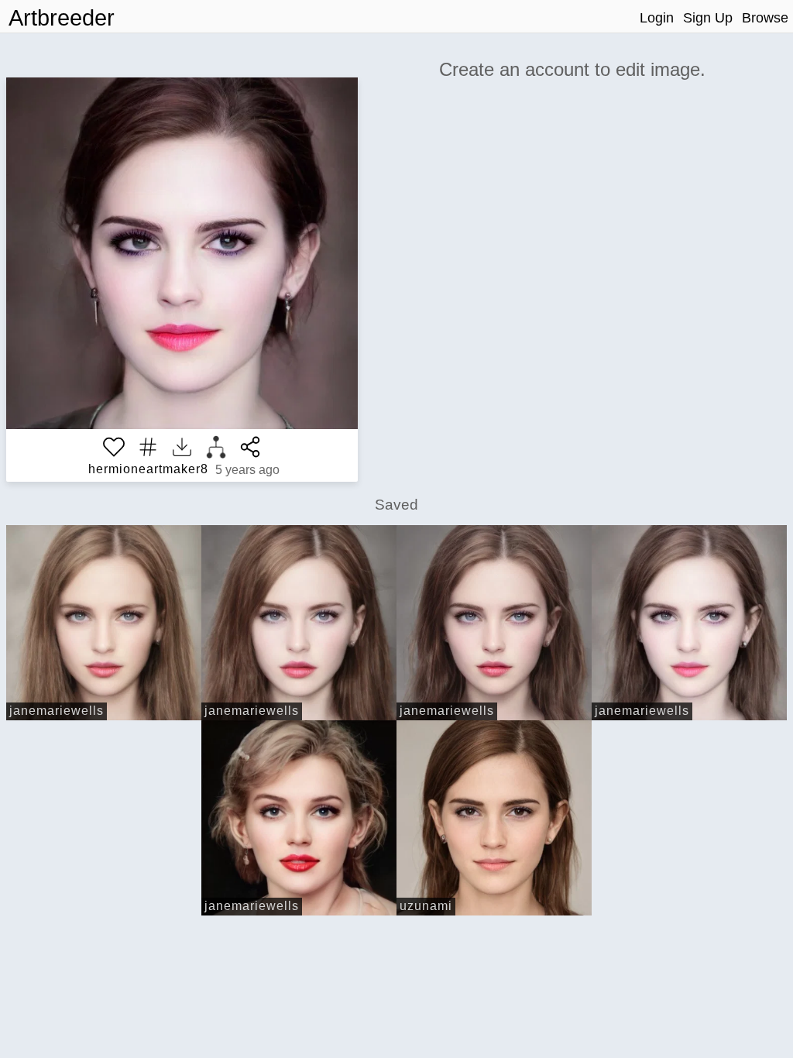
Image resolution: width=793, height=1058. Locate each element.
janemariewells (56, 710)
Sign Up (708, 18)
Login (657, 18)
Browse (765, 18)
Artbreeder (62, 17)
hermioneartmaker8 (148, 469)
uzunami (426, 905)
